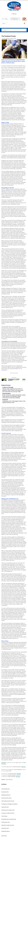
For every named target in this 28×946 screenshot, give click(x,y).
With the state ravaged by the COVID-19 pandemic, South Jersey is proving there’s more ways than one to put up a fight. (12, 390)
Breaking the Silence (5, 831)
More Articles (4, 835)
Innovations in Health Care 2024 (7, 813)
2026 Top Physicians (5, 788)
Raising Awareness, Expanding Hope (8, 819)
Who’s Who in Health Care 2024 (7, 825)
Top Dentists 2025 (5, 807)
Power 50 (5, 399)
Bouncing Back (6, 393)
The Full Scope (4, 816)
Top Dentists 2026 (5, 791)
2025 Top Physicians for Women (7, 801)
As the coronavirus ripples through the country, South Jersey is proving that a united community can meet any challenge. (13, 396)
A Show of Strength (8, 387)
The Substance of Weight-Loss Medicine (9, 804)
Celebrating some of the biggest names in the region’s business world (13, 401)
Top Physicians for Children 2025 (7, 810)
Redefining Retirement (5, 795)
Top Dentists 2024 (5, 828)
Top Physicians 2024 (5, 822)
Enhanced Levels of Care (6, 798)
